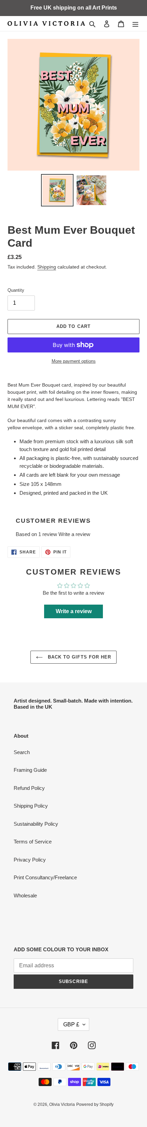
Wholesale (25, 895)
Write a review (74, 534)
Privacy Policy (30, 860)
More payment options (74, 361)
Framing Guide (30, 770)
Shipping (46, 267)
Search (22, 752)
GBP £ (71, 1024)
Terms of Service (33, 841)
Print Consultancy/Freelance (45, 877)
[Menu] (135, 23)
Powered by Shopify (94, 1104)
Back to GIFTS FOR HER (78, 657)
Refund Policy (29, 788)
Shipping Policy (31, 806)
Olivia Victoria (62, 1104)
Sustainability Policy (36, 824)
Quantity (16, 290)
